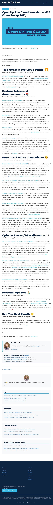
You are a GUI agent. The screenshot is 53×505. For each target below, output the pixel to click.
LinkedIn (38, 346)
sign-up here (34, 48)
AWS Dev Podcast (7, 127)
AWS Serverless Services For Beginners (12, 193)
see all (26, 355)
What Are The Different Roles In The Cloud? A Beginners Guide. (18, 412)
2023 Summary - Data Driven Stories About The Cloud (15, 359)
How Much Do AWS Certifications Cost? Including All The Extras (18, 431)
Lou (10, 385)
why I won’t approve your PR (39, 265)
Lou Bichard (15, 343)
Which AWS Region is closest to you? (32, 218)
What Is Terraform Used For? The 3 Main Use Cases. (15, 445)
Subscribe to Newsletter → (9, 490)
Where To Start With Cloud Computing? (13, 203)
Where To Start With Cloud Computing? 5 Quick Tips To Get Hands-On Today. (21, 415)
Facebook (30, 479)
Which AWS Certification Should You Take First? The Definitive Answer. (19, 429)
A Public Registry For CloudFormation (12, 100)
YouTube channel (11, 87)
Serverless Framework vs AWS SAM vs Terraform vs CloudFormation (23, 177)
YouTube (30, 472)
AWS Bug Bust (6, 115)
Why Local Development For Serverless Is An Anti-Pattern (17, 241)
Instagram (15, 153)
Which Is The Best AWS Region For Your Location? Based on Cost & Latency (20, 395)
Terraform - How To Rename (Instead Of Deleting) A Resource (17, 451)
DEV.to (29, 477)
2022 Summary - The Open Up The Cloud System (14, 361)
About (37, 3)
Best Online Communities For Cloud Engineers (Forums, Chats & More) (19, 417)
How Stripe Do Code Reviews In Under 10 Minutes (15, 260)
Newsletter (5, 8)
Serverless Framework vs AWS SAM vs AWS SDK (15, 164)
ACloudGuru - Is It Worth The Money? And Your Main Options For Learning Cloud (21, 434)
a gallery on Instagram (34, 214)
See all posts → (14, 349)
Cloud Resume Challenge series (38, 303)
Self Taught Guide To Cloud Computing (12, 76)
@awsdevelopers (35, 132)
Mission (4, 470)
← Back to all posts (6, 369)
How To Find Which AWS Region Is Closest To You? (15, 398)
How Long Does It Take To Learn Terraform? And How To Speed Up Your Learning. (21, 448)
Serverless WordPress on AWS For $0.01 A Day (14, 279)
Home (32, 3)
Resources (48, 3)
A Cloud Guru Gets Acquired (9, 138)
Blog (42, 3)
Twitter (33, 346)
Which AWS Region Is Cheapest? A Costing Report (15, 400)
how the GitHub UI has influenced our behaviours (25, 267)
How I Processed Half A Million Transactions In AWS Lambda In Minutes (21, 180)
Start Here (4, 472)
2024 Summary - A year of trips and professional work (15, 357)
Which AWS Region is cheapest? (10, 218)
